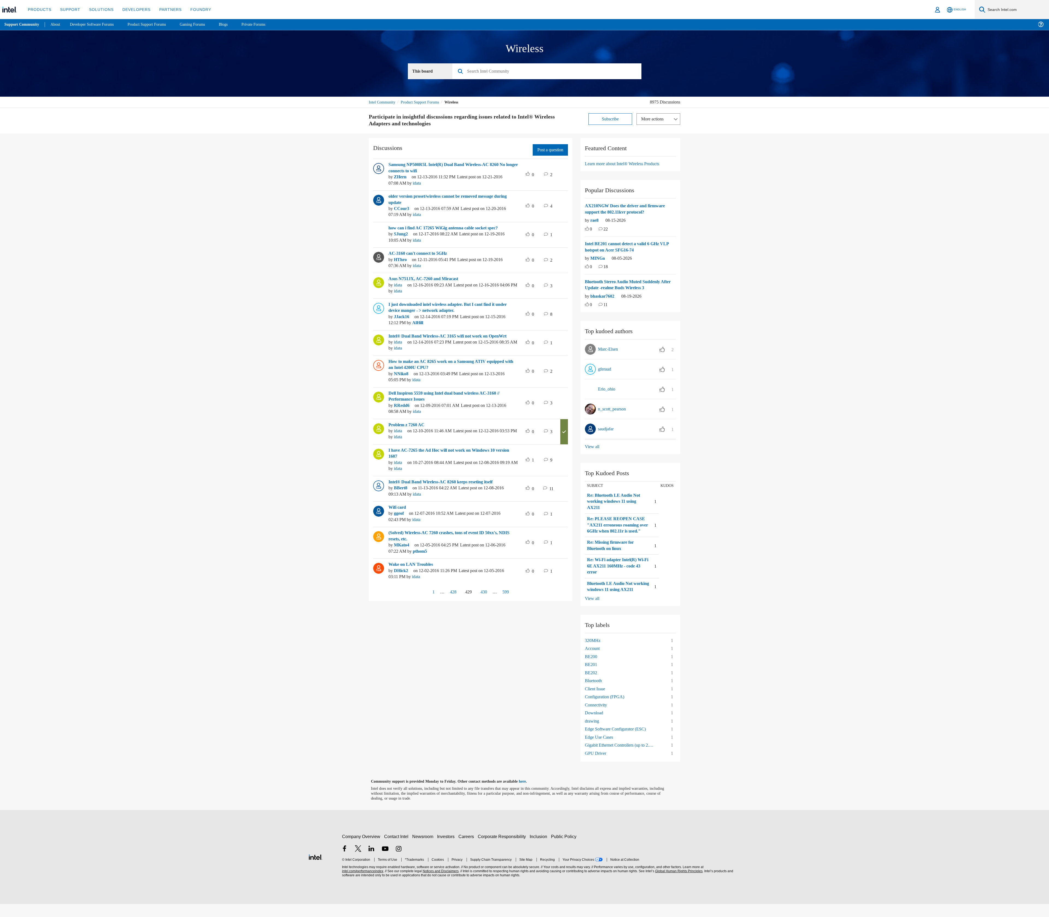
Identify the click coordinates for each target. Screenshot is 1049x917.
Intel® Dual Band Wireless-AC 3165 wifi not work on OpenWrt (451, 336)
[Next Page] (519, 592)
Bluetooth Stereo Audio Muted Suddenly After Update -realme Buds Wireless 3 (627, 285)
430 (485, 592)
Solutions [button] (98, 9)
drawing (593, 733)
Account (593, 661)
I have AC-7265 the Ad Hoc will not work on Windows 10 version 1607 (447, 454)
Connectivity (597, 717)
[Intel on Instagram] (398, 862)
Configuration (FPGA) (605, 709)
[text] (587, 230)
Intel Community (383, 102)
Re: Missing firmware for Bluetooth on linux (612, 552)
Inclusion (539, 849)
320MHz (593, 653)
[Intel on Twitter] (358, 862)
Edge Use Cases (600, 750)
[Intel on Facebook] (344, 862)
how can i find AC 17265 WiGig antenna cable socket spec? (449, 228)
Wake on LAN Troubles (412, 565)
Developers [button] (132, 9)
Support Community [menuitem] (22, 25)
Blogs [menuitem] (234, 24)
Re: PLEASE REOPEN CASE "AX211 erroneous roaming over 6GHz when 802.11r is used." (615, 528)
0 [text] (591, 229)
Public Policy (564, 849)
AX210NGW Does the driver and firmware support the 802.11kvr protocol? (627, 209)
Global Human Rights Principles (678, 883)
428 (451, 592)
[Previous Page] (421, 592)
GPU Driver (596, 766)
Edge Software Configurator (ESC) (618, 741)
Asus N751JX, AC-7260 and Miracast (426, 279)
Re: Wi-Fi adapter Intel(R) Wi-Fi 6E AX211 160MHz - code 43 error (617, 572)
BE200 (591, 669)
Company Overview (361, 849)
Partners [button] (164, 9)
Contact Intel (396, 849)
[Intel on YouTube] (385, 862)
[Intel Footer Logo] (315, 869)
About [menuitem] (57, 24)
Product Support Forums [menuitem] (154, 24)
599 (507, 592)
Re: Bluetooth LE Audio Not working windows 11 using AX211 (615, 502)
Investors (447, 849)
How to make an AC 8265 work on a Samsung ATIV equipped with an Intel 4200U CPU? (451, 365)
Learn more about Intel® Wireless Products (626, 164)
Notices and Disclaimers (440, 883)
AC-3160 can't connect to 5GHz (421, 254)
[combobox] (548, 71)
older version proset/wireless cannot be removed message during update (449, 200)
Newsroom (423, 849)
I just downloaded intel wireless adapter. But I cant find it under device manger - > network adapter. (447, 308)
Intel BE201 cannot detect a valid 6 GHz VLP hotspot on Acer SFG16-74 (626, 247)
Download (595, 725)
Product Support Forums (424, 102)
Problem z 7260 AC (408, 425)
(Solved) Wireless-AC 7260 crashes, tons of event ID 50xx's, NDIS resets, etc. (450, 536)
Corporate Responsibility (503, 849)
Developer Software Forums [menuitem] (96, 24)
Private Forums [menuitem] (265, 24)
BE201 (591, 677)
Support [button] (68, 9)
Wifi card (397, 508)
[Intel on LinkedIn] (371, 862)
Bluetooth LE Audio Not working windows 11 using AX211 (614, 596)
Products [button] (39, 9)
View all (592, 447)
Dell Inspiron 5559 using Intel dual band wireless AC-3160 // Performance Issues (451, 397)
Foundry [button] (194, 9)
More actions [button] (653, 119)
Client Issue (596, 701)
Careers (467, 849)
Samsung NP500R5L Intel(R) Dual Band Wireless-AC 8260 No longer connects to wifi (451, 168)
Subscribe (610, 119)
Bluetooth (594, 693)
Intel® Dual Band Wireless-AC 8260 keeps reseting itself (446, 482)
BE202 (591, 685)
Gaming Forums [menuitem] (202, 24)
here (527, 794)
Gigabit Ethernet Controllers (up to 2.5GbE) (622, 758)
